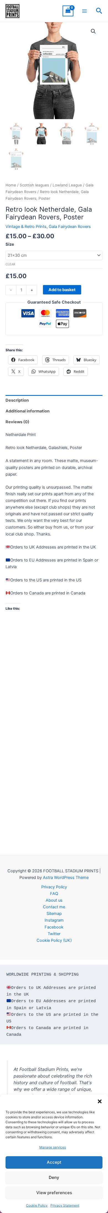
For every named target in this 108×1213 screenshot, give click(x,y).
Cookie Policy (37, 1205)
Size (10, 244)
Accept (54, 1162)
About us (54, 900)
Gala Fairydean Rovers (70, 226)
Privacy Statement (64, 1205)
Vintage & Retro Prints (26, 226)
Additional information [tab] (28, 411)
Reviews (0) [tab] (17, 421)
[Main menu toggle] (84, 10)
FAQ (54, 893)
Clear (10, 264)
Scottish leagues (34, 185)
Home (11, 185)
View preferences (54, 1192)
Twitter (54, 933)
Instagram (54, 920)
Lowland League (67, 185)
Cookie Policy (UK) (54, 940)
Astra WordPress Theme (66, 877)
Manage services (52, 1147)
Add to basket (62, 289)
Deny (54, 1177)
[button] (99, 1101)
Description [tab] (17, 400)
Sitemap (54, 913)
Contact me (54, 906)
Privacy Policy (54, 886)
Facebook (54, 927)
